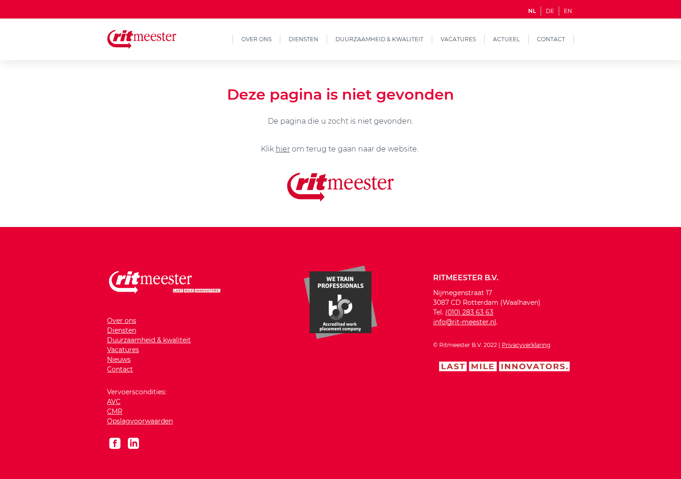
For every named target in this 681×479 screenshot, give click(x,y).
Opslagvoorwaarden (140, 421)
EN (568, 11)
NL (532, 11)
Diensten (303, 39)
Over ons (256, 39)
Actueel (506, 39)
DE (550, 11)
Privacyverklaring (526, 344)
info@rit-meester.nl (464, 322)
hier (283, 149)
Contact (551, 39)
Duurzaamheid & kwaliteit (379, 39)
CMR (114, 411)
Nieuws (119, 359)
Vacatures (458, 39)
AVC (113, 401)
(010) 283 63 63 (469, 312)
